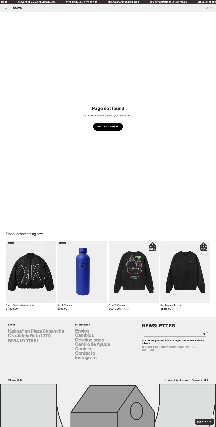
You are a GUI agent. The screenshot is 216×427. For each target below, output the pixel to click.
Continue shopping (108, 127)
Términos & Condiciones (176, 380)
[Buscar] (206, 7)
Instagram (86, 358)
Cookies (83, 349)
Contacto (85, 353)
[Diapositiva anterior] (10, 272)
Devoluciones (89, 340)
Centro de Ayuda (92, 344)
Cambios (84, 335)
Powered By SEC (199, 380)
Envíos (82, 331)
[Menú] (6, 8)
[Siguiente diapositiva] (51, 272)
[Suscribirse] (201, 333)
